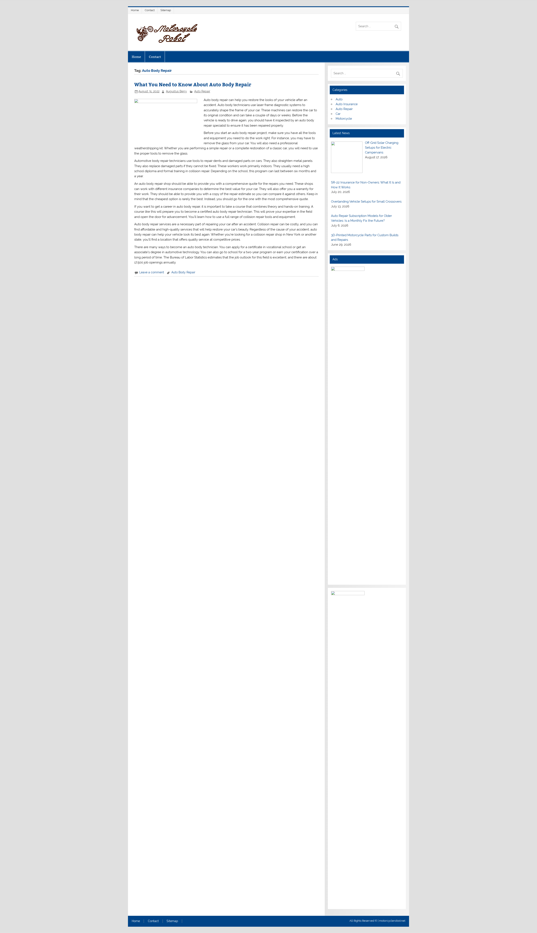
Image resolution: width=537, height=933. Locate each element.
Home (135, 10)
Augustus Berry (176, 91)
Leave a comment (151, 272)
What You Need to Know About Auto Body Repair (192, 84)
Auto (339, 99)
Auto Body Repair (183, 272)
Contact (150, 10)
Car (338, 114)
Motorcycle (344, 119)
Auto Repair (202, 91)
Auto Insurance (347, 104)
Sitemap (165, 10)
